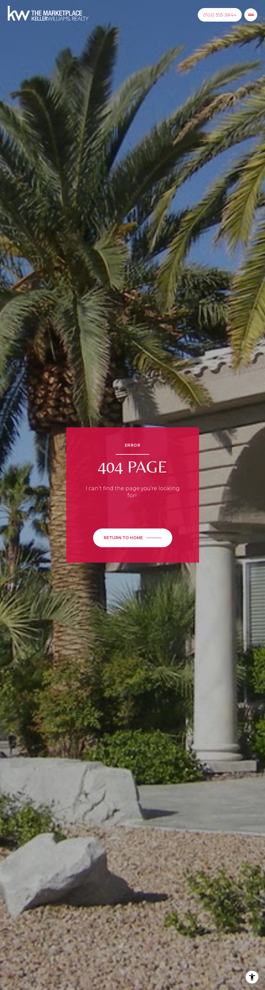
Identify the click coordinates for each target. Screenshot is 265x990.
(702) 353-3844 (219, 15)
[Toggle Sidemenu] (250, 14)
